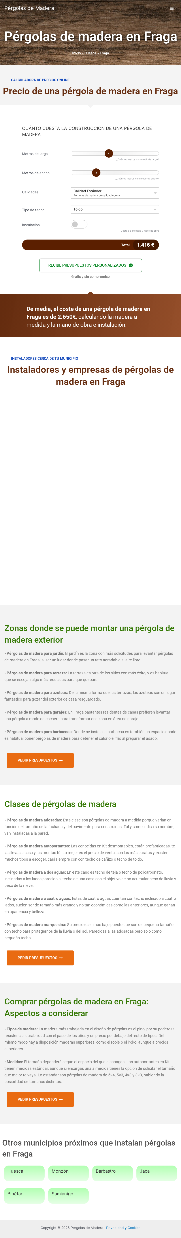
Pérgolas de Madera (29, 8)
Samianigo (62, 1193)
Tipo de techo (33, 210)
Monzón (60, 1171)
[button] (90, 265)
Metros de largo (35, 154)
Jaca (145, 1171)
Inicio (76, 53)
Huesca (90, 53)
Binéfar (15, 1193)
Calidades (30, 192)
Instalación (31, 225)
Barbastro (106, 1171)
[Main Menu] (172, 8)
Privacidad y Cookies (123, 1228)
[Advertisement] (90, 428)
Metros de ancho (35, 173)
